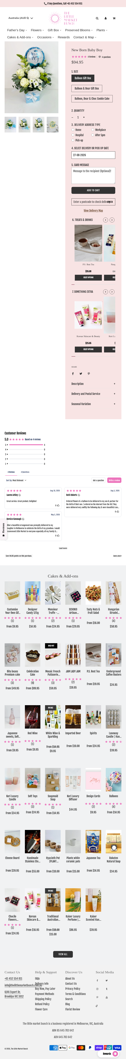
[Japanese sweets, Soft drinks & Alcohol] (12, 717)
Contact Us (71, 983)
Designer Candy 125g (32, 611)
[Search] (97, 18)
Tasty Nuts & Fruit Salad (93, 611)
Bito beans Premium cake (12, 673)
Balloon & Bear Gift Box (87, 88)
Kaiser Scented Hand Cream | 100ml (93, 918)
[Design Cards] (93, 779)
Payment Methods (44, 994)
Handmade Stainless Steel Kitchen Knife (32, 859)
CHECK (110, 202)
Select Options (88, 277)
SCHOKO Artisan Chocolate (73, 611)
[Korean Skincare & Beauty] (33, 900)
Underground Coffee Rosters (113, 673)
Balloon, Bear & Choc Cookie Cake (92, 98)
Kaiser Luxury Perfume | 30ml (73, 918)
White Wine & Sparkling (53, 735)
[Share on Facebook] (73, 373)
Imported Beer (73, 733)
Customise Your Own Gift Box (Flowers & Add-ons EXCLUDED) (12, 611)
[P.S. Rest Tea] (93, 655)
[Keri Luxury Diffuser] (73, 779)
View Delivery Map (93, 210)
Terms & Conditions (75, 994)
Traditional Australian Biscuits (53, 918)
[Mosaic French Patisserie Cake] (53, 655)
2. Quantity (77, 110)
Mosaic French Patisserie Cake (52, 673)
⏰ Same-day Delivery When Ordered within (63, 3)
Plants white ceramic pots (73, 859)
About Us (70, 978)
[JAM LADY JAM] (73, 655)
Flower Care (41, 1009)
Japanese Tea (93, 858)
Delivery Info (41, 983)
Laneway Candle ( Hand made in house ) (113, 735)
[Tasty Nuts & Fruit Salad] (93, 593)
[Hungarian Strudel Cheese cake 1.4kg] (113, 593)
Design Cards (93, 796)
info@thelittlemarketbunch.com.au (23, 985)
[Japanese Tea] (93, 841)
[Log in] (105, 18)
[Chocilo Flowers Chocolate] (12, 900)
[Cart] (114, 18)
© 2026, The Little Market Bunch (16, 1049)
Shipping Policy (43, 999)
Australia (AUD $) (19, 18)
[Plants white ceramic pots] (73, 841)
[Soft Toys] (33, 779)
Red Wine (32, 733)
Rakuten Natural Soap (113, 859)
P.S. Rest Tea (93, 671)
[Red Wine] (33, 717)
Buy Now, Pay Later (45, 988)
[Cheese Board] (12, 841)
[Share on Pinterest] (89, 373)
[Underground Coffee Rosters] (113, 655)
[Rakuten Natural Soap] (113, 841)
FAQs (37, 978)
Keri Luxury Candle (12, 798)
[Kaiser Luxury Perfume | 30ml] (73, 900)
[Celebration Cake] (33, 655)
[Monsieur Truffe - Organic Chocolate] (53, 593)
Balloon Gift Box (83, 78)
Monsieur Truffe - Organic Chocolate (53, 611)
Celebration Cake (33, 673)
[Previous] (105, 220)
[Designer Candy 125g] (33, 593)
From (12, 626)
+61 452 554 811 (13, 978)
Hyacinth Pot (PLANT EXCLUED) (53, 859)
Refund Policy (42, 1004)
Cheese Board (12, 858)
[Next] (112, 220)
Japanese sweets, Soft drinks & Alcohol (12, 735)
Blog (67, 1004)
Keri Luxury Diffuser (73, 798)
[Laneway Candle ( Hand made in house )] (113, 717)
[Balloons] (113, 779)
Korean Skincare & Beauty (32, 918)
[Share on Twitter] (81, 373)
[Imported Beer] (73, 717)
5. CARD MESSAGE (80, 165)
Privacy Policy (72, 988)
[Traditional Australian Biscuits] (53, 900)
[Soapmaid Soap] (53, 779)
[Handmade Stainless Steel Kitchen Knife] (33, 841)
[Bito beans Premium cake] (12, 655)
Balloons (113, 796)
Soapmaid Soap (53, 798)
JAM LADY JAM (73, 671)
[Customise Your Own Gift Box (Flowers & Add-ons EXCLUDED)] (12, 593)
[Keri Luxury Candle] (12, 779)
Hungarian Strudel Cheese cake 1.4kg (113, 611)
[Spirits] (93, 717)
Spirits (93, 733)
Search (69, 999)
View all (63, 954)
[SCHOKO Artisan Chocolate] (73, 593)
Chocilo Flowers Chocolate (12, 918)
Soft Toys (32, 796)
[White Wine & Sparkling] (53, 717)
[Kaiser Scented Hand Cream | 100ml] (93, 900)
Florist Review (72, 1009)
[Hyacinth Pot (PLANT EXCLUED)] (53, 841)
